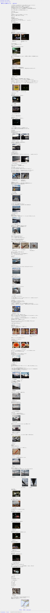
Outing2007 (8, 0)
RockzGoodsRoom (2, 0)
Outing (5, 0)
